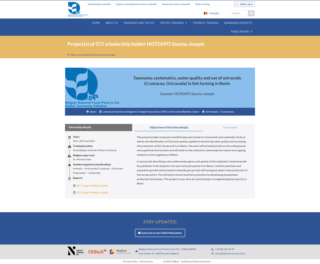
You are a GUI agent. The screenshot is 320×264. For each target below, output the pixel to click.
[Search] (251, 13)
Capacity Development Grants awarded (136, 4)
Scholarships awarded (99, 4)
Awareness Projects (238, 22)
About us (112, 22)
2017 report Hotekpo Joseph (92, 185)
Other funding (202, 4)
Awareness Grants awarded (176, 4)
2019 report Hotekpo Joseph (92, 192)
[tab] (169, 127)
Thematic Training (205, 22)
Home (96, 22)
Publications (240, 31)
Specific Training (172, 22)
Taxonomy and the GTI (139, 22)
